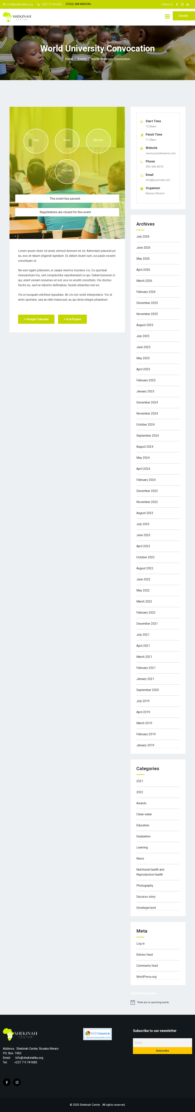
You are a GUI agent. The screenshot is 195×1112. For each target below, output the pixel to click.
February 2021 (146, 668)
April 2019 (143, 712)
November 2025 (147, 314)
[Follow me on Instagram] (182, 4)
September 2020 (147, 690)
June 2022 (143, 579)
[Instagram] (17, 1082)
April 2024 (143, 469)
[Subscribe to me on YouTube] (187, 4)
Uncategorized (146, 908)
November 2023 (147, 502)
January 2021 (145, 679)
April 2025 (143, 369)
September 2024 (147, 435)
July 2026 (142, 236)
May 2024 (143, 458)
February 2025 (146, 380)
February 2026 (146, 292)
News (140, 858)
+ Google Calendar (36, 319)
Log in (140, 943)
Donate (183, 16)
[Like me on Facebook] (177, 4)
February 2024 (146, 480)
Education (142, 825)
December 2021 (147, 623)
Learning (142, 847)
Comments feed (147, 965)
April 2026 (143, 270)
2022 (139, 792)
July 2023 (142, 524)
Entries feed (144, 954)
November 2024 (147, 413)
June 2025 (143, 347)
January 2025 (145, 391)
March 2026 (144, 281)
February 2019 (146, 734)
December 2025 (147, 303)
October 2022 (145, 557)
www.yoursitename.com (161, 153)
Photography (144, 885)
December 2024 (147, 402)
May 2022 (143, 590)
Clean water (144, 814)
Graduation (143, 836)
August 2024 (144, 446)
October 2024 (145, 424)
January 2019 (145, 745)
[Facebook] (6, 1082)
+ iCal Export (72, 319)
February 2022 (146, 612)
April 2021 (143, 646)
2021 (139, 781)
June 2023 (143, 535)
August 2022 (144, 568)
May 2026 (143, 258)
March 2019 (144, 723)
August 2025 (144, 325)
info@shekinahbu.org (20, 4)
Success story (146, 896)
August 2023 (144, 513)
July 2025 (142, 336)
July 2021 (142, 634)
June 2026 (143, 247)
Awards (141, 803)
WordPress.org (146, 977)
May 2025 (143, 358)
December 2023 (147, 491)
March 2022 (144, 601)
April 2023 (143, 546)
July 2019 (142, 701)
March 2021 (144, 657)
